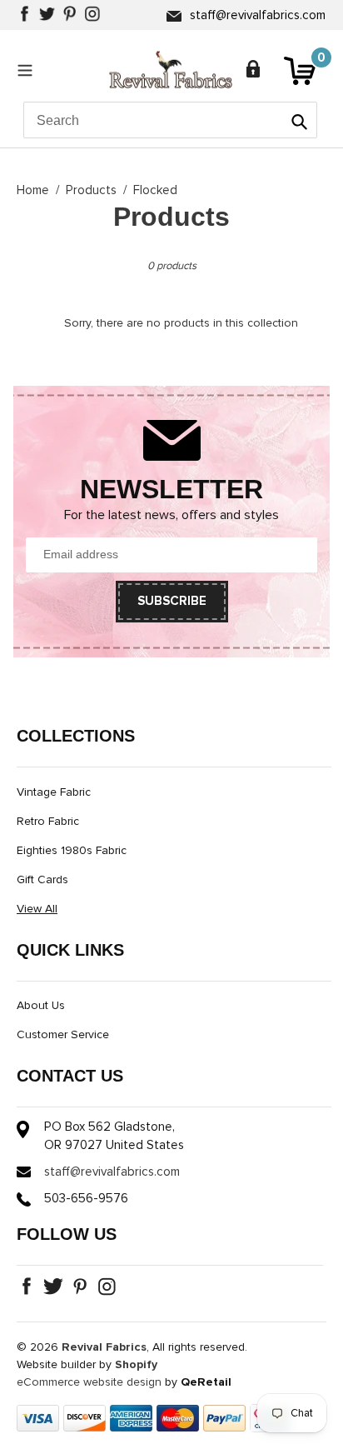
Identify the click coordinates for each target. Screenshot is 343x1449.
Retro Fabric (48, 821)
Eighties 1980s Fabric (72, 851)
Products (91, 190)
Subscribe (171, 601)
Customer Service (63, 1035)
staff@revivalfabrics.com (258, 15)
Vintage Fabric (54, 792)
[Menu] (29, 70)
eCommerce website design (89, 1382)
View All (37, 909)
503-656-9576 (86, 1198)
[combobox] (170, 120)
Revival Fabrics (104, 1347)
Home (33, 190)
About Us (41, 1006)
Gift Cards (42, 880)
